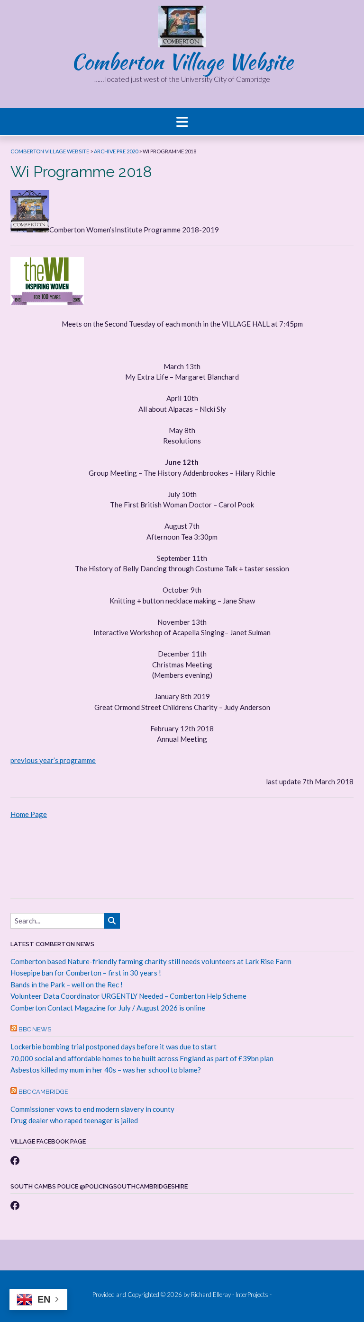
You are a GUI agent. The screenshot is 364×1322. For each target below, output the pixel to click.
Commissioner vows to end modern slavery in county (92, 1109)
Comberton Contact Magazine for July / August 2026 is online (107, 1007)
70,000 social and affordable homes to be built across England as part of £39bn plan (141, 1058)
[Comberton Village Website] (182, 26)
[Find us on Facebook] (14, 1160)
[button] (182, 121)
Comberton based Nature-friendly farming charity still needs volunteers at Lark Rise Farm (150, 961)
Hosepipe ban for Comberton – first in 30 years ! (85, 972)
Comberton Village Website (182, 61)
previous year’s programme (53, 760)
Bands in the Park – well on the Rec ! (66, 984)
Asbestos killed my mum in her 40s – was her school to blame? (105, 1069)
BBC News (34, 1029)
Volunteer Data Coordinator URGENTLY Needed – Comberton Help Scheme (128, 996)
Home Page (28, 814)
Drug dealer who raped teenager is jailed (74, 1120)
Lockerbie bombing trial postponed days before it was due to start (113, 1046)
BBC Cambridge (43, 1091)
